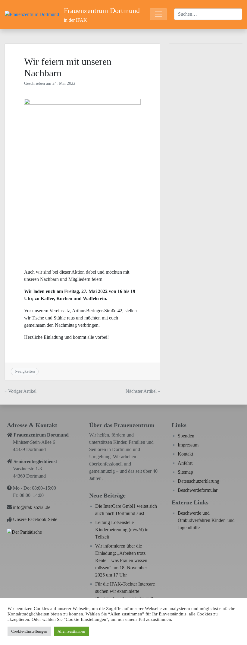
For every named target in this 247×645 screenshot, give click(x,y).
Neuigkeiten (25, 371)
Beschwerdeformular (197, 490)
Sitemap (185, 472)
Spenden (186, 435)
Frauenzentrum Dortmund (102, 10)
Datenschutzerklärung (198, 481)
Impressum (188, 444)
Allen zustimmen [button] (71, 631)
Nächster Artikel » (143, 391)
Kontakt (185, 453)
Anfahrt (185, 462)
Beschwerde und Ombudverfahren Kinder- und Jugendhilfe (206, 520)
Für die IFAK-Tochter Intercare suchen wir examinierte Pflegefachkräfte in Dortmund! (125, 591)
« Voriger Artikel (20, 391)
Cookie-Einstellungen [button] (29, 631)
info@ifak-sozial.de (31, 507)
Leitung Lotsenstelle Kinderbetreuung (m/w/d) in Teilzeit (122, 529)
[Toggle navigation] (158, 14)
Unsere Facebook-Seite (35, 519)
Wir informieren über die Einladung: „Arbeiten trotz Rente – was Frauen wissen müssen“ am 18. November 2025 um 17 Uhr (121, 560)
